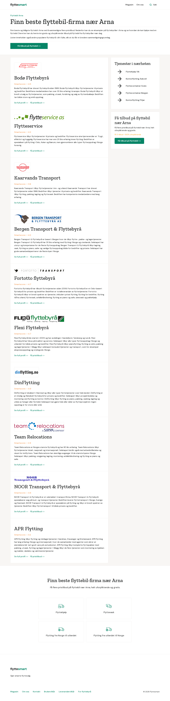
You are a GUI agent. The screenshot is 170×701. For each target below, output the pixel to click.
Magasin (129, 4)
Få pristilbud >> (37, 102)
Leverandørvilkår (66, 691)
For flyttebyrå (84, 691)
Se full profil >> (21, 102)
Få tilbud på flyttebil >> (29, 46)
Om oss (139, 4)
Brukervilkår (49, 691)
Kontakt (36, 691)
